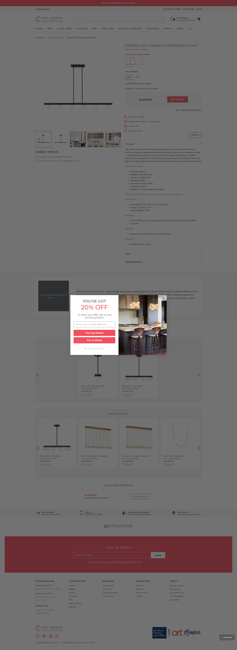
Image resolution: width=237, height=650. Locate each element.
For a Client (94, 340)
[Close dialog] (163, 298)
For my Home (94, 332)
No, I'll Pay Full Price (94, 348)
